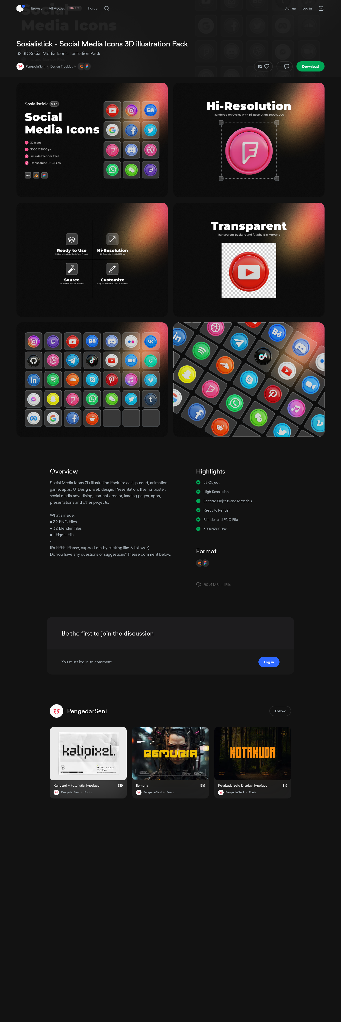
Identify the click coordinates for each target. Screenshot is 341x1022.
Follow (280, 711)
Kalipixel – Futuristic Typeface (76, 785)
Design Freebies (61, 66)
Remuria (142, 785)
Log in (307, 8)
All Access (64, 8)
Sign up (290, 8)
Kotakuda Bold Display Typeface (242, 785)
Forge (92, 8)
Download (310, 66)
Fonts (88, 792)
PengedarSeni (35, 66)
